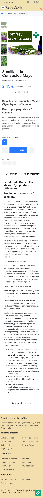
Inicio (24, 81)
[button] (3, 7)
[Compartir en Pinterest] (14, 163)
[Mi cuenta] (33, 7)
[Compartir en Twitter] (9, 163)
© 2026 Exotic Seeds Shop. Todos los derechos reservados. (19, 491)
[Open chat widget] (38, 493)
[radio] (4, 142)
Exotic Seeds (13, 7)
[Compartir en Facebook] (4, 163)
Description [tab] (11, 174)
